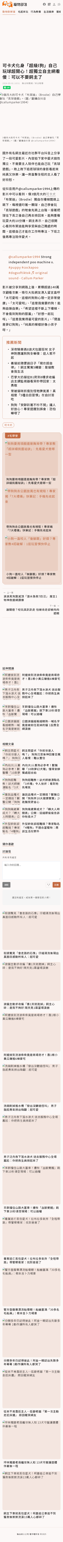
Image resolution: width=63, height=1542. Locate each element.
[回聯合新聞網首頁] (7, 4)
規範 (6, 884)
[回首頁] (14, 4)
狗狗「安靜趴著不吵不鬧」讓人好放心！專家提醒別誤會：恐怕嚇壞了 (33, 409)
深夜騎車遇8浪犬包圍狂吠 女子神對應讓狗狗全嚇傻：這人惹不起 (33, 353)
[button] (44, 4)
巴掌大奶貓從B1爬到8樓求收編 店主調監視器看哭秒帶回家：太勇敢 (33, 381)
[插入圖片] (48, 885)
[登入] (54, 4)
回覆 (56, 884)
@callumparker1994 (24, 256)
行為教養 (36, 11)
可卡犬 (8, 425)
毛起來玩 (23, 11)
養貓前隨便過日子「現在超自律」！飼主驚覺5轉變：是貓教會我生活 (32, 367)
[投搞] (49, 4)
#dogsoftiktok (20, 272)
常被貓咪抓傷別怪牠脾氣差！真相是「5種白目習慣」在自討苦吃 (33, 395)
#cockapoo (30, 267)
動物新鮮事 (8, 11)
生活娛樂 (49, 11)
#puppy (15, 267)
